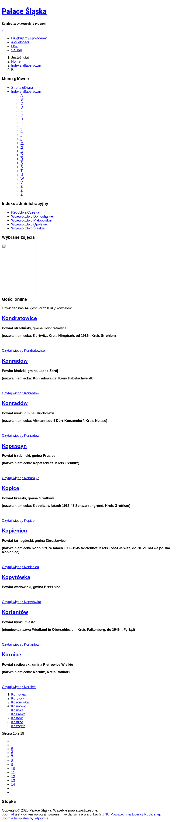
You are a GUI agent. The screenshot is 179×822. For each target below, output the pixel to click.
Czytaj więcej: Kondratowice (23, 350)
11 (13, 772)
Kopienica (14, 530)
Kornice (11, 654)
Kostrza (17, 722)
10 (13, 769)
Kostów (17, 718)
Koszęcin (18, 726)
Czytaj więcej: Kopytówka (21, 602)
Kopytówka (16, 577)
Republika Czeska (25, 212)
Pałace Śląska (24, 11)
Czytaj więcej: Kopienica (20, 567)
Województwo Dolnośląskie (32, 216)
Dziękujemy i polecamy (29, 38)
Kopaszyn (14, 445)
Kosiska (17, 710)
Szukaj (16, 50)
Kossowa (18, 714)
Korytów (17, 698)
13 (13, 780)
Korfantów (15, 612)
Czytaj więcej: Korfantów (20, 644)
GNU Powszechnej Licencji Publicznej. (131, 814)
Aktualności (20, 42)
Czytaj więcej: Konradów (20, 393)
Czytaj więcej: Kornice (19, 687)
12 (13, 776)
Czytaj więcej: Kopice (18, 520)
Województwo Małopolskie (31, 220)
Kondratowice (19, 318)
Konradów (15, 360)
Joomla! (8, 814)
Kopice (10, 488)
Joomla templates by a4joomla (25, 818)
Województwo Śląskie (28, 228)
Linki (14, 46)
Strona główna (22, 87)
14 (13, 784)
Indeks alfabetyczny (26, 91)
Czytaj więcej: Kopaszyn (20, 478)
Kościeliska (20, 702)
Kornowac (19, 694)
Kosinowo (18, 706)
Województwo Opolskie (29, 224)
